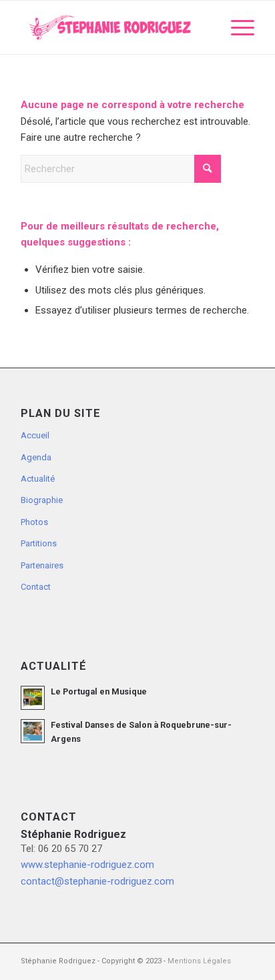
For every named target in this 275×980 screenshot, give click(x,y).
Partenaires (42, 565)
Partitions (39, 543)
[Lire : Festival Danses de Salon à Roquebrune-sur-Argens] (33, 731)
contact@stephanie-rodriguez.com (97, 881)
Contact (36, 587)
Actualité (38, 479)
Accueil (35, 435)
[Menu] (236, 27)
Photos (34, 522)
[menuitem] (236, 27)
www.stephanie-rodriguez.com (87, 865)
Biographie (42, 500)
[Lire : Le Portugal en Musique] (33, 698)
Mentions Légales (199, 961)
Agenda (36, 457)
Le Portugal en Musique (99, 691)
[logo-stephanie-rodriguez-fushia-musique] (114, 27)
